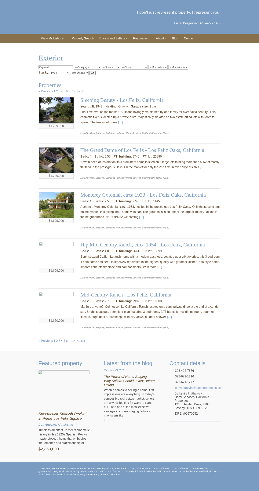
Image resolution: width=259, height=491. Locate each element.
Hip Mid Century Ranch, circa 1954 (119, 245)
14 (74, 91)
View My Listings (53, 38)
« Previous (45, 91)
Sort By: (43, 72)
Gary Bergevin (56, 17)
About (161, 38)
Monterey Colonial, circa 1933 (113, 195)
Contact (189, 38)
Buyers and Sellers (113, 38)
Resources (141, 38)
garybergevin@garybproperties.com (198, 387)
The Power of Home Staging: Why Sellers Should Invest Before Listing (129, 381)
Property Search (83, 38)
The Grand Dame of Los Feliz (112, 150)
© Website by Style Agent (134, 474)
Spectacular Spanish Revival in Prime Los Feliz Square (62, 416)
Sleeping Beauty (98, 100)
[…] (120, 122)
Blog (175, 38)
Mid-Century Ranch (102, 295)
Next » (80, 91)
